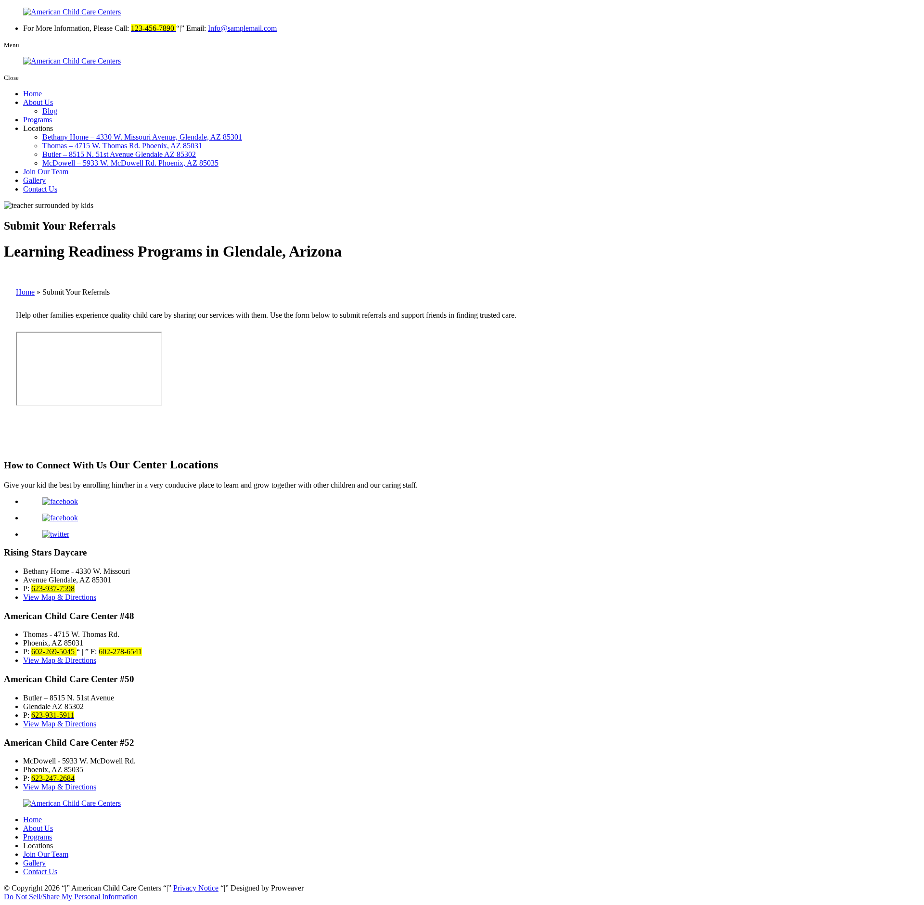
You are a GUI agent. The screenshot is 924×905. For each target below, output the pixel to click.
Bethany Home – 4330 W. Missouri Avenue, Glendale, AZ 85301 (142, 137)
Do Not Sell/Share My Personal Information (71, 896)
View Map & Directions (59, 597)
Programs (37, 120)
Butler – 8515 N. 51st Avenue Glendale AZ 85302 (119, 154)
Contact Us (40, 189)
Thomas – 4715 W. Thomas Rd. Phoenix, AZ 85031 (122, 146)
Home (32, 94)
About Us (38, 102)
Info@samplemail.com (242, 28)
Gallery (34, 180)
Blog (49, 111)
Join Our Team (45, 172)
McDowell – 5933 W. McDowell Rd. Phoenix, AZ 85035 (130, 163)
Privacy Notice (195, 888)
